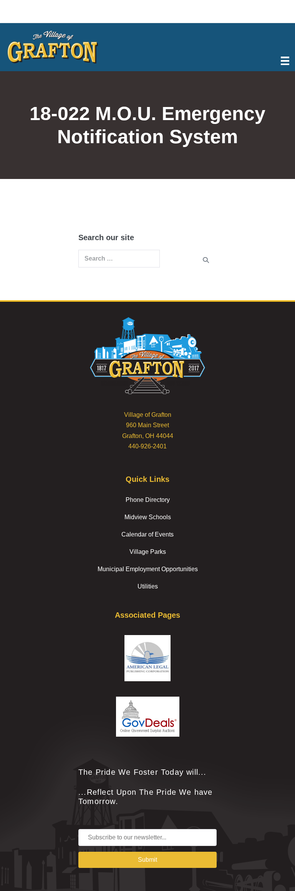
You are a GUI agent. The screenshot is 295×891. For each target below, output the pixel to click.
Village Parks (147, 551)
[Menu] (285, 60)
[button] (147, 860)
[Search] (206, 260)
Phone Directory (148, 499)
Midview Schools (147, 517)
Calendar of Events (147, 534)
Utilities (148, 586)
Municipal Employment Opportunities (148, 569)
